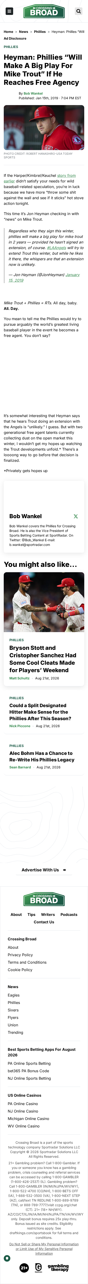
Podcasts (69, 914)
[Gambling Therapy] (58, 1268)
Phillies (11, 47)
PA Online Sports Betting (29, 1063)
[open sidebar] (9, 11)
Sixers (13, 1010)
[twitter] (76, 516)
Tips (31, 914)
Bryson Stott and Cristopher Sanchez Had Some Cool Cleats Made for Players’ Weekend (42, 659)
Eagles (13, 995)
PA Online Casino (23, 1103)
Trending (15, 1032)
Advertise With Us (40, 869)
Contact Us (44, 922)
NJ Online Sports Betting (29, 1078)
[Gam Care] (38, 1268)
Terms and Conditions (27, 962)
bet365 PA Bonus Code (28, 1070)
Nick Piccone (19, 726)
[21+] (24, 1268)
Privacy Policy (20, 954)
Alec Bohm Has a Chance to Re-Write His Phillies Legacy (41, 756)
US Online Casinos (24, 1095)
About (16, 914)
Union (13, 1025)
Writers (48, 914)
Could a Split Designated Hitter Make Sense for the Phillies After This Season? (40, 712)
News (13, 986)
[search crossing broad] (78, 11)
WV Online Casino (24, 1126)
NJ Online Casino (23, 1111)
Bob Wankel (33, 93)
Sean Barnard (20, 767)
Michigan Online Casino (28, 1118)
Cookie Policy (20, 969)
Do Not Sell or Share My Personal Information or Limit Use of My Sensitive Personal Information (44, 1248)
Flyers (13, 1017)
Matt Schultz (19, 678)
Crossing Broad (22, 939)
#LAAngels (56, 247)
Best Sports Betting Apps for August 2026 (42, 1052)
